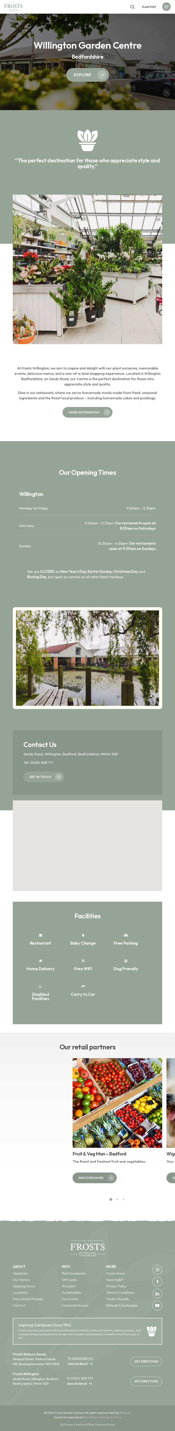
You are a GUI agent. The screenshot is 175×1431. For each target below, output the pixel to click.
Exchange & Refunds (73, 1424)
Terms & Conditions (120, 1292)
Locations (20, 1292)
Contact (19, 1305)
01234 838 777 (82, 1378)
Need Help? (114, 1280)
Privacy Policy (116, 1286)
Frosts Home (115, 1273)
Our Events (70, 1299)
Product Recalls (117, 1299)
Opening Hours (24, 1286)
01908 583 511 (82, 1359)
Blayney (125, 1412)
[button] (166, 7)
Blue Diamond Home (102, 1424)
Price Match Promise (28, 1299)
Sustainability (71, 1292)
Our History (21, 1280)
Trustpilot (69, 1286)
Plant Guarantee (74, 1273)
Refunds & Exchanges (122, 1305)
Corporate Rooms (75, 1305)
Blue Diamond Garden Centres (102, 1417)
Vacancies (20, 1273)
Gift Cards (69, 1280)
